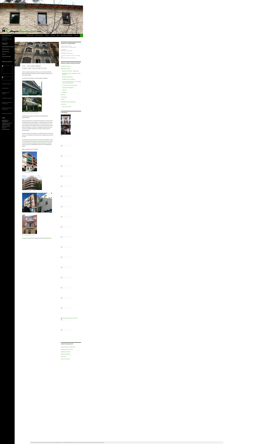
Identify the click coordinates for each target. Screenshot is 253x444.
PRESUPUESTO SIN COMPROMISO (66, 35)
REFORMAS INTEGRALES (67, 77)
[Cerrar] (222, 442)
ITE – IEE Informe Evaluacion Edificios (69, 85)
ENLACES (46, 35)
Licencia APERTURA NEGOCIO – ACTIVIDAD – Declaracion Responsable (71, 82)
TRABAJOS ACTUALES (30, 35)
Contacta (24, 238)
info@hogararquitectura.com (67, 53)
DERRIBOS (64, 92)
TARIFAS (58, 35)
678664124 (48, 238)
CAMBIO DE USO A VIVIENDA (68, 79)
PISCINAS (64, 90)
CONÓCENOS (52, 35)
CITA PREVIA (63, 49)
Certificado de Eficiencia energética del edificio (36, 142)
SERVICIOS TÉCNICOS (39, 35)
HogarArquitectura (7, 35)
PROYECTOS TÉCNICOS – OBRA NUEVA (70, 71)
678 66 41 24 (76, 35)
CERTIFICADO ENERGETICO (68, 87)
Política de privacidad (66, 106)
